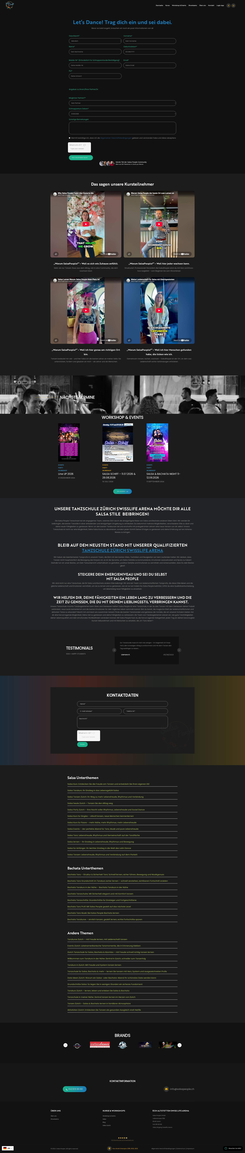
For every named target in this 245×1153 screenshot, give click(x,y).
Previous (114, 650)
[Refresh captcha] (84, 145)
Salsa (104, 1119)
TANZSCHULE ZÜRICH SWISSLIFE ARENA (122, 550)
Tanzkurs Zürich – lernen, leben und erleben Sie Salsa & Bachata (98, 990)
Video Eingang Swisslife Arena (162, 1127)
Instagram (233, 5)
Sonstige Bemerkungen (79, 119)
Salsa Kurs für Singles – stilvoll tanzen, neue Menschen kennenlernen (100, 816)
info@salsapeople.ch (182, 1089)
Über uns (202, 5)
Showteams (193, 5)
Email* (126, 60)
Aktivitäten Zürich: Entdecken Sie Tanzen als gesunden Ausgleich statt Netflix (104, 1010)
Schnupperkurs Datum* (79, 108)
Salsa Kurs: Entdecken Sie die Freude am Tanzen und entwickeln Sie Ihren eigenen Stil (108, 784)
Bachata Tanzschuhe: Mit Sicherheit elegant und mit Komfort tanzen (100, 893)
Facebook (228, 5)
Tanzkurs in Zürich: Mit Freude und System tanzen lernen (94, 965)
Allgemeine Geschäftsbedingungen (163, 1149)
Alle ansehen (121, 491)
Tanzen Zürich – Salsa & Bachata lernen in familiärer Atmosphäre (99, 1003)
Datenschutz (181, 1149)
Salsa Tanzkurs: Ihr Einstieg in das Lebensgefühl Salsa (93, 790)
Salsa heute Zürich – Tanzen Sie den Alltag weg (90, 803)
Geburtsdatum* (130, 46)
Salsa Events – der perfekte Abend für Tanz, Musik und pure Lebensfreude (102, 829)
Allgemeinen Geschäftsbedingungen (116, 138)
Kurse (167, 5)
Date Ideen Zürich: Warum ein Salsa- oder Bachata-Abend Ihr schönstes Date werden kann (111, 978)
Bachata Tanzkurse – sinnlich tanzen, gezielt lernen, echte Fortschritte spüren (104, 919)
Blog (104, 1122)
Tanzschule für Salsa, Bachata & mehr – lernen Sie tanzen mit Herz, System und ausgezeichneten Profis (117, 971)
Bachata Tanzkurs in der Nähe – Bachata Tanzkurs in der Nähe (97, 887)
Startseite (159, 5)
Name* (72, 46)
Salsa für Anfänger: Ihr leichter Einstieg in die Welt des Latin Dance (99, 848)
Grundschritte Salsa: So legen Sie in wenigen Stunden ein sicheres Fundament (105, 984)
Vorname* (127, 36)
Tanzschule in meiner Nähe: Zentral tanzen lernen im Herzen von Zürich (101, 997)
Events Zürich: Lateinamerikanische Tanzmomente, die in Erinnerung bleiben (104, 945)
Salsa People (61, 1149)
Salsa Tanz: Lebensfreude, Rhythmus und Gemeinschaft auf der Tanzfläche (103, 835)
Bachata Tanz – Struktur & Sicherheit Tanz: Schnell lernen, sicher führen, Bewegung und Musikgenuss (115, 874)
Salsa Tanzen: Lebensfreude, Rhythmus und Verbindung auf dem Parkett (102, 854)
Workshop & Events (179, 5)
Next (179, 650)
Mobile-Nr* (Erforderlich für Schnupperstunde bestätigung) (94, 60)
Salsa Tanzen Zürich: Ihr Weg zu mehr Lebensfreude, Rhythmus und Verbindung (105, 797)
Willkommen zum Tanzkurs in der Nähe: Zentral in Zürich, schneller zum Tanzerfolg (106, 958)
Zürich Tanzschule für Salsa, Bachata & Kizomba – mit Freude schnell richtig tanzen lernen (110, 952)
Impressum (190, 1149)
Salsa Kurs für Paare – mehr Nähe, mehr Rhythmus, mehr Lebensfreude (101, 822)
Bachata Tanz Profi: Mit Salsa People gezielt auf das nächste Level (99, 906)
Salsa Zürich (107, 1125)
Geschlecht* (74, 36)
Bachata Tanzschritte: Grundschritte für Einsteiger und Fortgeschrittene (101, 900)
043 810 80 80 (76, 1089)
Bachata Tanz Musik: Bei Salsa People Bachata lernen (93, 913)
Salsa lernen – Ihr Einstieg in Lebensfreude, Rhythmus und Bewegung (100, 841)
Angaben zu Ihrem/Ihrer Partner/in (83, 89)
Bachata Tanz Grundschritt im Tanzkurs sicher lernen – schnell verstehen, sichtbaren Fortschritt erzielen (117, 881)
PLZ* (70, 71)
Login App (220, 5)
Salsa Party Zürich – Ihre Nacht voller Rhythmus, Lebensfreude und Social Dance (106, 809)
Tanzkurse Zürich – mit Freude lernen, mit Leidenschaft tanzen (97, 939)
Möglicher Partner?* (77, 98)
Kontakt (211, 5)
